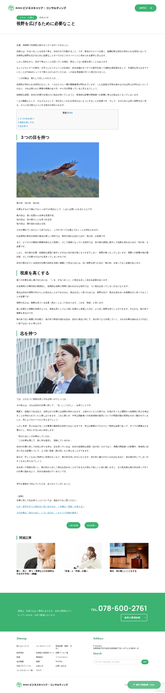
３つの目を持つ (26, 119)
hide (70, 113)
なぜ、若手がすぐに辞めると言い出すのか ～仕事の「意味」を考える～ (50, 506)
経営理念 (20, 653)
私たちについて (22, 646)
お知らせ (39, 666)
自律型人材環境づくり (45, 653)
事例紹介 (39, 657)
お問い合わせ (61, 666)
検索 (144, 662)
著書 (38, 662)
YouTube (59, 661)
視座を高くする (26, 122)
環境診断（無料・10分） (64, 647)
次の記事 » (91, 525)
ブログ (39, 670)
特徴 (18, 657)
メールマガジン (62, 657)
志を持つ (23, 126)
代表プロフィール (23, 666)
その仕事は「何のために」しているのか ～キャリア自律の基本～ (47, 513)
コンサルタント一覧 (24, 670)
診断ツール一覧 (62, 653)
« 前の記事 (73, 525)
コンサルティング (43, 646)
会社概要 (20, 662)
